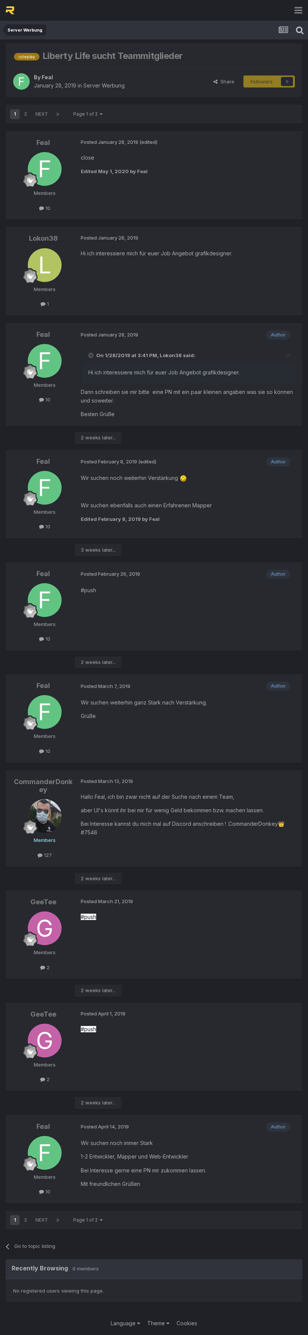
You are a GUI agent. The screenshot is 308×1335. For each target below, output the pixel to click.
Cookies (187, 1323)
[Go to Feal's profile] (21, 81)
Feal (47, 77)
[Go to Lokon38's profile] (45, 265)
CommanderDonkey (43, 786)
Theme (156, 1323)
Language (124, 1323)
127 (47, 855)
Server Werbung (104, 85)
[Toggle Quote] (91, 355)
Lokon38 (43, 238)
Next (41, 114)
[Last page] (58, 114)
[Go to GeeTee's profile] (45, 928)
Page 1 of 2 (86, 114)
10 (47, 208)
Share (225, 81)
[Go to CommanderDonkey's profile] (45, 816)
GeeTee (43, 902)
